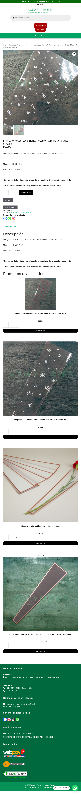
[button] (74, 54)
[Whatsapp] (9, 218)
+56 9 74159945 (12, 691)
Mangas (37, 45)
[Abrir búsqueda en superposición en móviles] (40, 18)
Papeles (12, 45)
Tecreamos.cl (51, 788)
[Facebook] (5, 218)
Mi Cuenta (40, 29)
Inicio (5, 45)
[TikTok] (13, 719)
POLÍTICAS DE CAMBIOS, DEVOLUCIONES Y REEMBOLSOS (28, 737)
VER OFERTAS (41, 26)
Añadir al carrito (26, 192)
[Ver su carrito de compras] (41, 35)
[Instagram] (13, 218)
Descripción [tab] (10, 226)
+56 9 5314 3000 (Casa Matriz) (18, 688)
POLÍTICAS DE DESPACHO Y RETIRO (18, 733)
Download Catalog (10, 207)
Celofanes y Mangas (24, 45)
